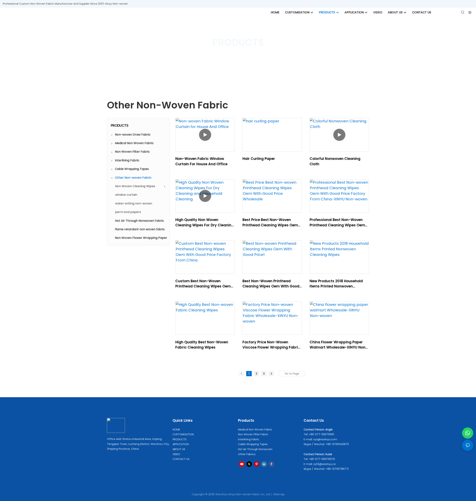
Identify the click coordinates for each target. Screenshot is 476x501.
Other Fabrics (246, 454)
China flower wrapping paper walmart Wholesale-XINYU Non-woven (338, 345)
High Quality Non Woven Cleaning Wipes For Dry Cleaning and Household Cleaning (204, 222)
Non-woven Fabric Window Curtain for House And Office (201, 161)
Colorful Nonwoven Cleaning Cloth (335, 161)
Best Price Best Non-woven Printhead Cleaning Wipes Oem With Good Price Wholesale (270, 222)
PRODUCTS (233, 56)
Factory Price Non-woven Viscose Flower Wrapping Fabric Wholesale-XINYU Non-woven (271, 345)
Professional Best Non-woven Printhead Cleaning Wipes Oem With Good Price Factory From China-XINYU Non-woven (337, 222)
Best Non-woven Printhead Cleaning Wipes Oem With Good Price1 (270, 284)
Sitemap (278, 494)
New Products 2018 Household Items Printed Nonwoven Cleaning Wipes (336, 284)
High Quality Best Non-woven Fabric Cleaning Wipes (201, 345)
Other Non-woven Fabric (261, 56)
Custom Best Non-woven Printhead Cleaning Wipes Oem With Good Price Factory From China (203, 284)
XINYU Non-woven (210, 56)
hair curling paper (258, 158)
